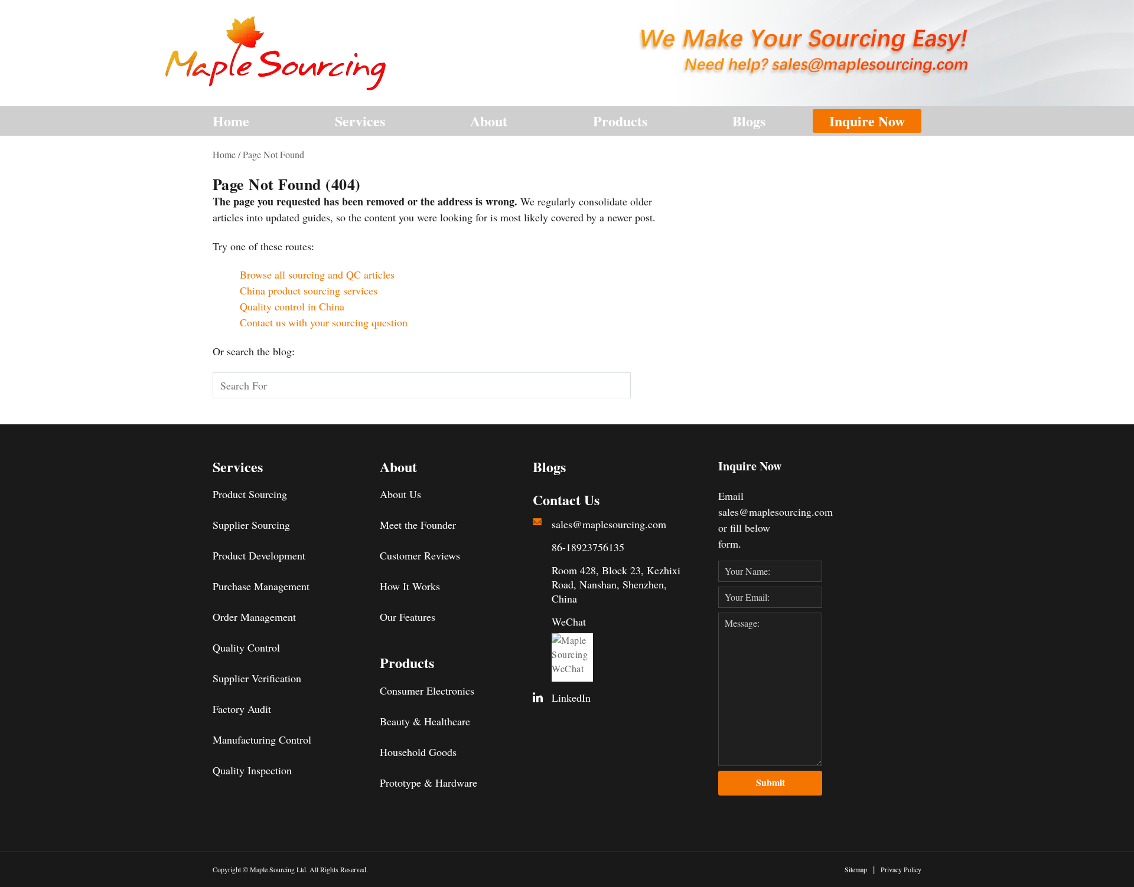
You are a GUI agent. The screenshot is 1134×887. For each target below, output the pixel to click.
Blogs (748, 120)
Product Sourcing (250, 494)
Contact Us (566, 500)
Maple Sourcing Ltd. (279, 869)
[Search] (649, 385)
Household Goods (418, 752)
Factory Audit (242, 709)
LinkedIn (571, 697)
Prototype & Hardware (428, 782)
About (488, 120)
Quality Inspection (252, 770)
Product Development (259, 555)
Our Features (407, 617)
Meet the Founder (418, 525)
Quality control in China (292, 306)
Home (231, 120)
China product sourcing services (308, 290)
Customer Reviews (420, 555)
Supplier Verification (257, 678)
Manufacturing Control (262, 739)
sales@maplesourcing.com (609, 524)
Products (620, 120)
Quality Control (246, 647)
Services (360, 120)
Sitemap (856, 869)
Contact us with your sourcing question (324, 322)
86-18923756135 (588, 547)
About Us (400, 494)
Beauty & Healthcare (425, 721)
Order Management (254, 617)
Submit (770, 782)
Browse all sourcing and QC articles (317, 274)
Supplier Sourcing (251, 525)
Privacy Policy (901, 869)
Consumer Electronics (427, 690)
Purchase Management (261, 586)
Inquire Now (867, 120)
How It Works (410, 586)
